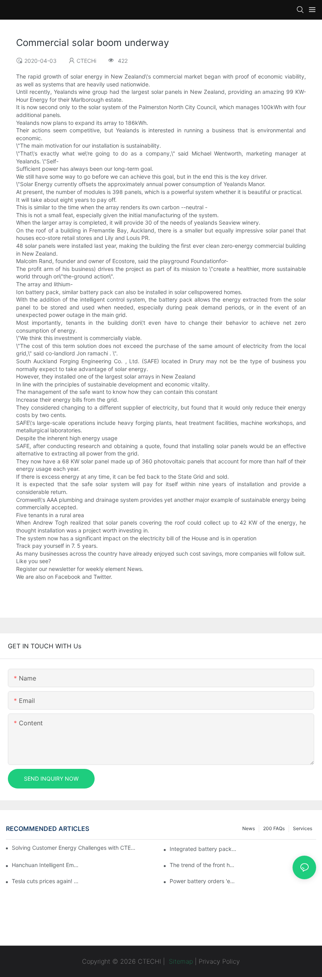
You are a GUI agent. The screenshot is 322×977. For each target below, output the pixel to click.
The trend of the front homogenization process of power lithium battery (204, 865)
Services (302, 828)
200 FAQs (274, 828)
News (248, 828)
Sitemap (180, 961)
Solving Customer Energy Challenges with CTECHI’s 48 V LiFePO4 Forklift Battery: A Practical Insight (75, 847)
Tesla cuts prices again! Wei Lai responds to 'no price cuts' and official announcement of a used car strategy (46, 881)
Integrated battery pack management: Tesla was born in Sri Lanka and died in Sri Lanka (204, 848)
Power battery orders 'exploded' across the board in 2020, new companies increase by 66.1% (204, 881)
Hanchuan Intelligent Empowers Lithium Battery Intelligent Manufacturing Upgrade (46, 865)
